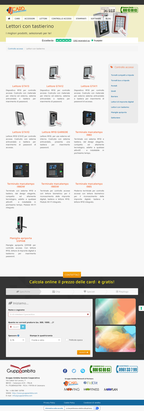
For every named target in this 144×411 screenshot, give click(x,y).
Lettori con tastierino (120, 107)
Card (17, 18)
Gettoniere (115, 117)
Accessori (29, 18)
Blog (108, 18)
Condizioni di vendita (92, 403)
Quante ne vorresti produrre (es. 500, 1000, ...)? (31, 322)
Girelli (113, 91)
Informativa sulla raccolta (54, 408)
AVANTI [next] (82, 352)
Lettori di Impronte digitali (122, 102)
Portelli (114, 86)
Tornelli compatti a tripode (122, 75)
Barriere (114, 96)
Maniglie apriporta (119, 112)
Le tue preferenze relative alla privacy (79, 408)
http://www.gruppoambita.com (24, 393)
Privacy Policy (49, 403)
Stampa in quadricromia (41, 335)
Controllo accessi (61, 18)
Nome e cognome (16, 310)
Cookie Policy (69, 403)
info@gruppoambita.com (22, 396)
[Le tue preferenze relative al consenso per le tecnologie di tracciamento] (141, 308)
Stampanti (81, 18)
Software (96, 18)
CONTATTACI (72, 274)
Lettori (43, 18)
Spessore (12, 335)
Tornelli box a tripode (120, 80)
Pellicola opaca (76, 340)
